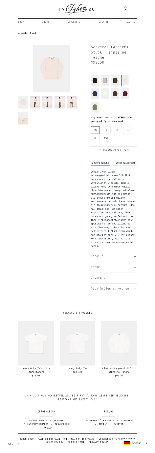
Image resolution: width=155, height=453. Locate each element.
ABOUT (45, 22)
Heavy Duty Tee (77, 368)
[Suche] (126, 9)
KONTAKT (49, 428)
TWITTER (119, 424)
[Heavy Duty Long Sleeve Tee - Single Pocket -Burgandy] (125, 98)
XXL (106, 138)
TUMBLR (103, 424)
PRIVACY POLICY (99, 442)
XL (95, 138)
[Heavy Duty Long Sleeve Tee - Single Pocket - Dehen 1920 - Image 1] (51, 68)
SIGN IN (104, 22)
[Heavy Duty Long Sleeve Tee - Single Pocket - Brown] (115, 98)
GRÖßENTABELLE (38, 420)
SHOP (21, 22)
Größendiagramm (125, 163)
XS (95, 130)
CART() (132, 22)
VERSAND (59, 420)
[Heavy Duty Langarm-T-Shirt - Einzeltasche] (105, 85)
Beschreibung (100, 163)
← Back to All (27, 33)
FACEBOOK (108, 420)
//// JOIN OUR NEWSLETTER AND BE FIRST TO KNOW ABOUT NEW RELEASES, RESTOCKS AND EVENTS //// (77, 398)
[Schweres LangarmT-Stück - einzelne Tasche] (125, 85)
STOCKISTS (74, 22)
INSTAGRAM (90, 420)
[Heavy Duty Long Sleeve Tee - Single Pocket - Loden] (115, 85)
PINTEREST (127, 420)
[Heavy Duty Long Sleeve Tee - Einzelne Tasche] (95, 85)
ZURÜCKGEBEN (62, 424)
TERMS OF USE (76, 442)
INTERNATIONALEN (37, 424)
